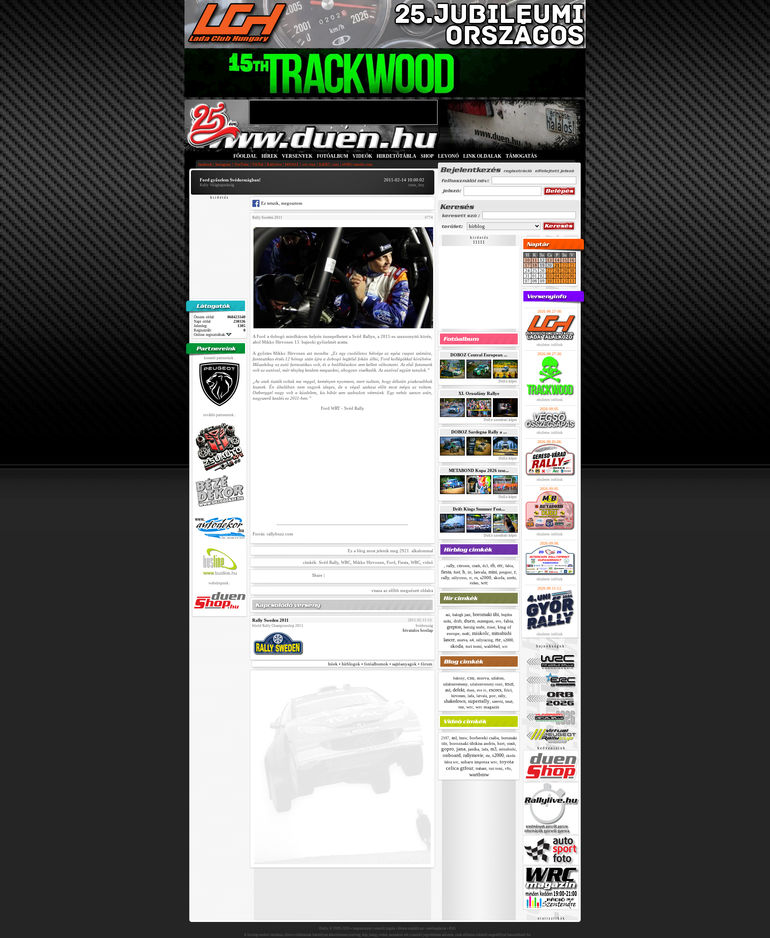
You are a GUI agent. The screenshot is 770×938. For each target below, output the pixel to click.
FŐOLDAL (245, 156)
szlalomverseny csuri (486, 684)
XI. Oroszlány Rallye (478, 393)
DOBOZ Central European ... (478, 354)
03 (549, 275)
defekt (458, 690)
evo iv (481, 690)
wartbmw (479, 774)
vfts (508, 769)
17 (527, 265)
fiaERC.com (329, 164)
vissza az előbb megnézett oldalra (402, 590)
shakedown (455, 701)
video (474, 583)
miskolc (480, 633)
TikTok (257, 164)
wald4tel (492, 646)
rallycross (459, 578)
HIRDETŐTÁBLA (396, 156)
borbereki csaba (484, 737)
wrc (484, 583)
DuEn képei (507, 381)
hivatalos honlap (418, 630)
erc (500, 565)
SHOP (427, 156)
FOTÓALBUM (332, 156)
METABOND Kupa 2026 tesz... (479, 470)
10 (527, 260)
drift (458, 621)
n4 (472, 640)
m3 (493, 749)
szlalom (497, 678)
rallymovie (473, 755)
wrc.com (309, 164)
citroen (463, 565)
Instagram (223, 164)
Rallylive (274, 164)
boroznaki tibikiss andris (472, 743)
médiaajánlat (436, 928)
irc (470, 572)
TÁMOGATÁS (521, 156)
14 (557, 260)
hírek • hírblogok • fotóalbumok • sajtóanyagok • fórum (380, 663)
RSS (452, 928)
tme (461, 707)
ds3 (485, 566)
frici (508, 690)
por (492, 695)
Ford (391, 562)
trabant (481, 768)
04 (557, 275)
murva (462, 640)
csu (470, 678)
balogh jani (461, 614)
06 (571, 275)
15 (564, 260)
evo (498, 621)
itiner (491, 627)
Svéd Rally (328, 562)
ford (457, 572)
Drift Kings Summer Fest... (479, 509)
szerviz (497, 701)
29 (564, 270)
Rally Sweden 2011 (267, 218)
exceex (495, 690)
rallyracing (484, 640)
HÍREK (269, 156)
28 (557, 270)
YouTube (241, 164)
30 (571, 270)
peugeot (505, 572)
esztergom (485, 621)
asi (448, 614)
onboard (452, 755)
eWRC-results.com (357, 164)
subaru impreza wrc (479, 761)
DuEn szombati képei (500, 420)
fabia (509, 566)
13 (549, 260)
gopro (447, 749)
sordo (511, 578)
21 (557, 265)
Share (317, 575)
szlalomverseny (455, 684)
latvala (480, 572)
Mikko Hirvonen (368, 562)
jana (461, 749)
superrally (479, 701)
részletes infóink (550, 344)
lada (471, 696)
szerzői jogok (384, 928)
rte (498, 640)
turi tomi (474, 646)
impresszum (362, 928)
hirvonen (458, 696)
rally (450, 565)
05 (564, 275)
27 (549, 270)
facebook (205, 164)
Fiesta (403, 562)
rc (470, 578)
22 (564, 265)
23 (571, 265)
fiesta (446, 572)
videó (428, 562)
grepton (454, 627)
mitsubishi (507, 749)
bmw (463, 738)
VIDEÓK (362, 156)
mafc (466, 633)
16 (571, 260)
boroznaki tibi (486, 614)
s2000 (485, 577)
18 (534, 265)
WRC (346, 562)
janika (473, 749)
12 (564, 281)
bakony (459, 678)
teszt (509, 684)
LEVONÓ (449, 156)
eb (492, 565)
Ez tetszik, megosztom (281, 203)
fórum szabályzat (411, 928)
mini (492, 572)
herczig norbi (474, 627)
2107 (445, 738)
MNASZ (292, 164)
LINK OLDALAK (482, 156)
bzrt (501, 743)
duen (469, 621)
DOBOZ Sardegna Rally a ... (479, 431)
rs (476, 577)
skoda (499, 577)
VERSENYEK (297, 156)
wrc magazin (487, 706)
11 (534, 260)
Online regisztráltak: (210, 334)
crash (476, 566)
